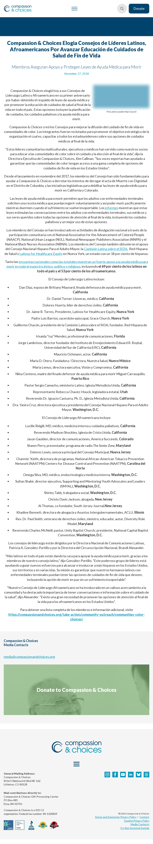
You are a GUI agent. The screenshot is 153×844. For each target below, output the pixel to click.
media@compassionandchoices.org (29, 657)
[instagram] (107, 774)
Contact (144, 817)
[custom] (138, 774)
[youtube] (123, 774)
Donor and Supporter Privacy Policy (116, 817)
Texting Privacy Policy (136, 820)
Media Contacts (140, 824)
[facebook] (115, 774)
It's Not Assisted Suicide (134, 828)
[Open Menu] (74, 9)
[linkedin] (131, 774)
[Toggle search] (122, 8)
